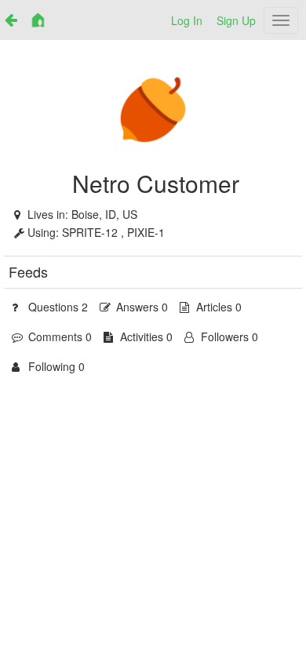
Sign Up (236, 20)
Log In (186, 20)
